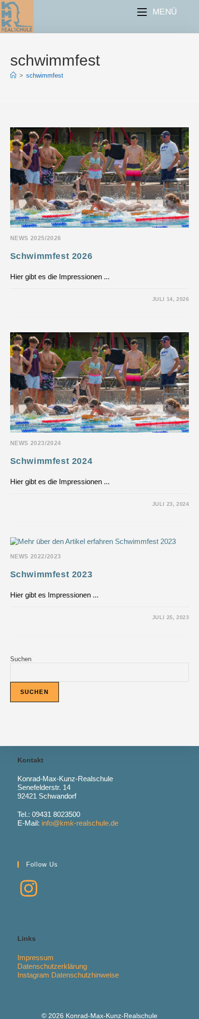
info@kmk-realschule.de (80, 823)
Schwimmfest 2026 (51, 256)
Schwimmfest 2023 (51, 574)
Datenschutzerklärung (52, 966)
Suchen (20, 659)
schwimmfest (44, 75)
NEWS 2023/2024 (35, 443)
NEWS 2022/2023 (35, 556)
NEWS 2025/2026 (35, 238)
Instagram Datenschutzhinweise (68, 975)
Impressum (35, 957)
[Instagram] (28, 888)
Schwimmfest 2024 (51, 461)
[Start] (13, 75)
